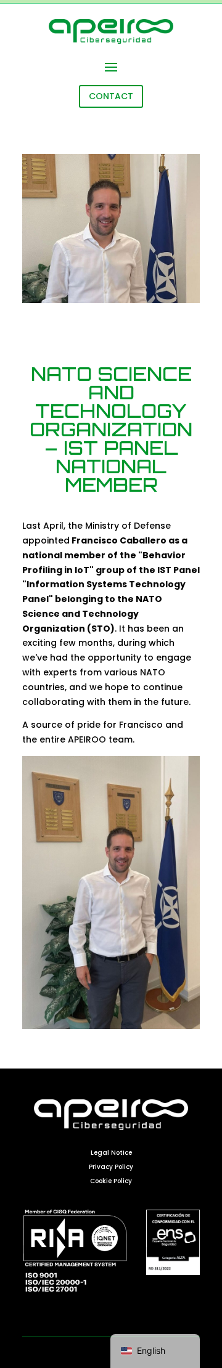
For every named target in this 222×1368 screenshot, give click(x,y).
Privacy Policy (111, 1166)
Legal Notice (111, 1152)
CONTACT (111, 96)
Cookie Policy (111, 1181)
